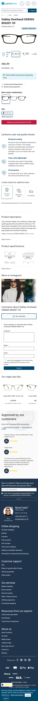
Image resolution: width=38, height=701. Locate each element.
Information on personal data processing (15, 554)
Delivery (4, 533)
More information (17, 695)
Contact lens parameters (9, 614)
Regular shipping (7, 586)
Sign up (19, 499)
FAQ (2, 565)
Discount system (7, 593)
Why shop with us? (7, 646)
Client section (5, 575)
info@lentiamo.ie (20, 519)
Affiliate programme (8, 600)
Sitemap (4, 653)
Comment (7, 331)
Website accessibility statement (11, 550)
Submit (19, 368)
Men (10, 15)
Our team (4, 636)
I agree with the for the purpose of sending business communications (18, 494)
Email (6, 353)
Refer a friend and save (9, 596)
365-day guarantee (7, 572)
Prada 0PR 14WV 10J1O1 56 (13, 396)
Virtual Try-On (8, 54)
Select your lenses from (19, 122)
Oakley (16, 15)
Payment (4, 537)
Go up (25, 682)
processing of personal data (21, 493)
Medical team (6, 639)
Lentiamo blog (6, 643)
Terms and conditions (8, 547)
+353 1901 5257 (20, 516)
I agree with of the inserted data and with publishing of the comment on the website (18, 362)
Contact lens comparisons (10, 621)
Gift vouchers (5, 543)
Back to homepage (16, 682)
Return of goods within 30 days (11, 568)
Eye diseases (5, 618)
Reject (6, 698)
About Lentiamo (6, 632)
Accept (28, 695)
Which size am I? (7, 117)
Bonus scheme (6, 590)
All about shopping (7, 530)
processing (17, 360)
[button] (15, 54)
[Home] (2, 15)
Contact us (5, 649)
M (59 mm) (8, 113)
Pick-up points (6, 540)
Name (6, 345)
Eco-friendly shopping (8, 603)
